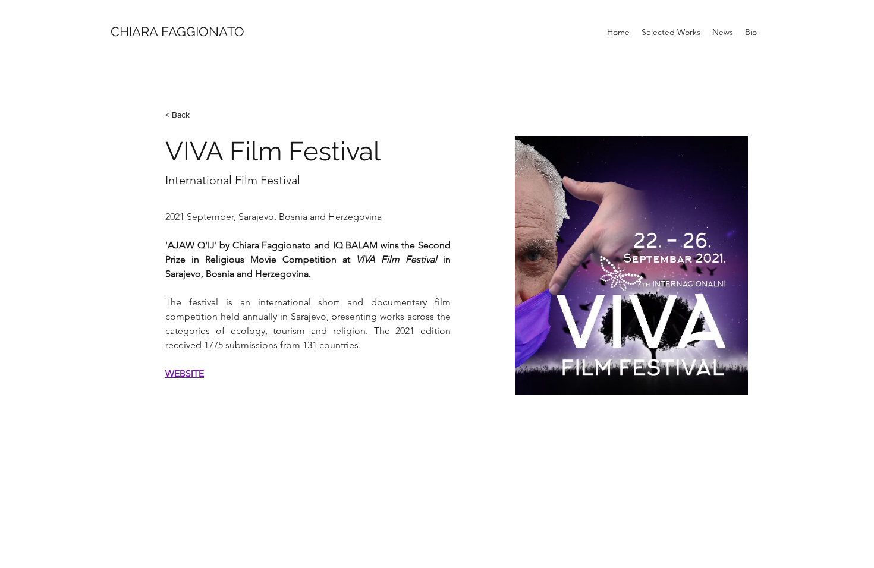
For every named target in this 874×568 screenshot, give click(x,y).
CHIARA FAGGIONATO (177, 31)
